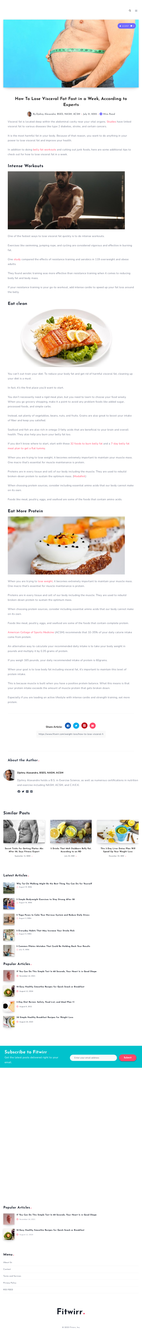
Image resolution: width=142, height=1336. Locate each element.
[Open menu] (136, 10)
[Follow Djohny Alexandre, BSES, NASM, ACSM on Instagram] (27, 791)
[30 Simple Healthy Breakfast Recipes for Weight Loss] (8, 1021)
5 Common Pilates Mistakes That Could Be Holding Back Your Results (53, 946)
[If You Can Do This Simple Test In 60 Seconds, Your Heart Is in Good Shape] (8, 975)
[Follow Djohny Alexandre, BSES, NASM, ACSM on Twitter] (23, 791)
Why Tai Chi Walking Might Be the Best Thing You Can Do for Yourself (54, 884)
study (17, 259)
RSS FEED (8, 1290)
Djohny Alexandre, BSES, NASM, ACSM (58, 114)
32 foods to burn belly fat (86, 443)
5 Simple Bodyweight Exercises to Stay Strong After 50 (46, 900)
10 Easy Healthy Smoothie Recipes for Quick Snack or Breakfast (50, 987)
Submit (128, 1058)
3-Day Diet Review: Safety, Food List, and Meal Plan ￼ (45, 1002)
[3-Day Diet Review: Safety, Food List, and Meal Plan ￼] (8, 1006)
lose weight (45, 581)
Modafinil (79, 476)
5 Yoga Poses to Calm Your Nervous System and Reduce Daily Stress (53, 915)
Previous (6, 840)
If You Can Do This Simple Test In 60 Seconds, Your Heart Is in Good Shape (57, 972)
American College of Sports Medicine (31, 632)
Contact (7, 1269)
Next (135, 840)
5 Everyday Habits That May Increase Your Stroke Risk (45, 931)
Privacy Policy (9, 1283)
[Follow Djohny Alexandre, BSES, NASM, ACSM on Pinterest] (31, 791)
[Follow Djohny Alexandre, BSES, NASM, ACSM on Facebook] (19, 791)
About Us (7, 1262)
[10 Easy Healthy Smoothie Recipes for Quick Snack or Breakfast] (8, 991)
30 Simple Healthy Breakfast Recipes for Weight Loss (45, 1017)
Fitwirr (70, 1312)
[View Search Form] (130, 10)
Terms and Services (12, 1276)
